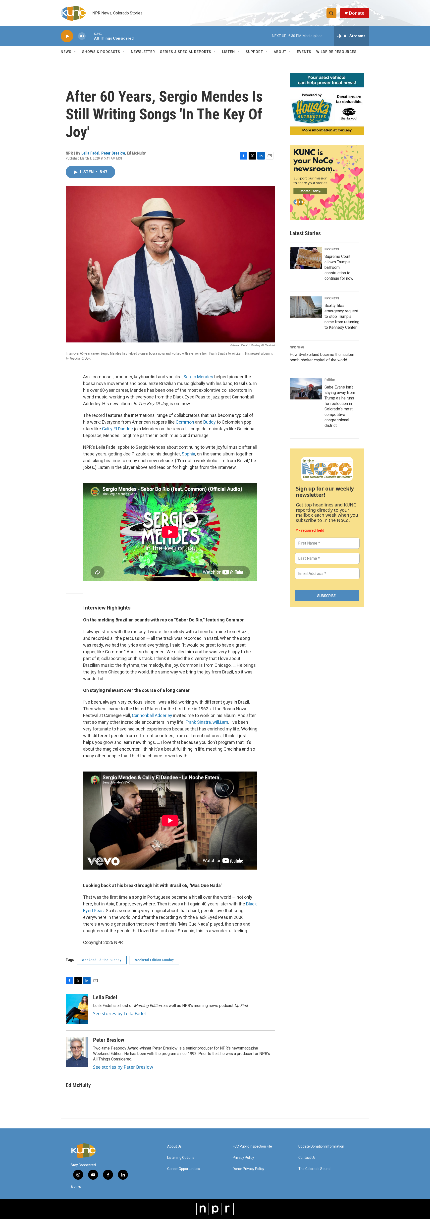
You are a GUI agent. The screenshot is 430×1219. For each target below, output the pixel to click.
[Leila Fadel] (77, 1009)
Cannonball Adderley (152, 715)
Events (304, 52)
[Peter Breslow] (77, 1052)
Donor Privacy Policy (248, 1169)
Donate (356, 13)
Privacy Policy (243, 1158)
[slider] (90, 36)
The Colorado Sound (314, 1169)
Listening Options (180, 1158)
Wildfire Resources (336, 52)
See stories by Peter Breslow (123, 1067)
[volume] (82, 36)
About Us (174, 1146)
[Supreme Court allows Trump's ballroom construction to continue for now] (306, 258)
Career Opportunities (183, 1169)
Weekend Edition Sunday (101, 960)
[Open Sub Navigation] (75, 52)
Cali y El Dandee (117, 428)
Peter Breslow (113, 153)
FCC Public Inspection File (252, 1146)
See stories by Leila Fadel (119, 1013)
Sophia (188, 453)
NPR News (331, 249)
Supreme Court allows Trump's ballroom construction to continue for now (338, 267)
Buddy (209, 422)
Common (185, 422)
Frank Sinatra (198, 722)
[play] (67, 36)
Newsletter (143, 52)
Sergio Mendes (198, 376)
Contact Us (307, 1158)
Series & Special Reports (185, 52)
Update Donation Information (321, 1146)
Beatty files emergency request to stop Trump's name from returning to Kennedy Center (341, 316)
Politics (329, 380)
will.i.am (220, 722)
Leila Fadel (90, 153)
